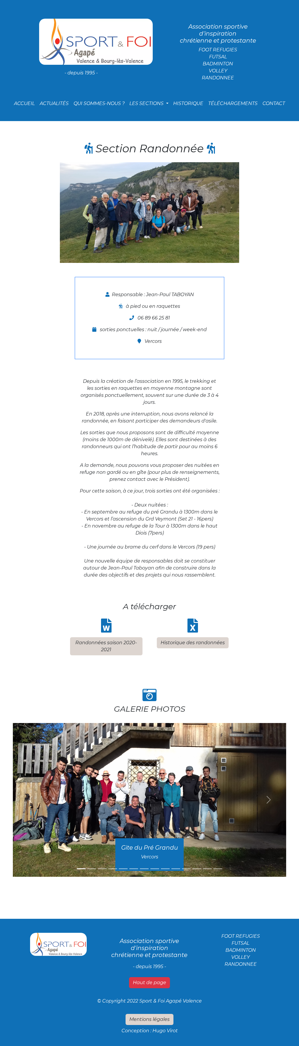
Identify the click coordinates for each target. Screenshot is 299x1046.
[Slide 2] (91, 868)
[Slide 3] (102, 868)
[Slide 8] (154, 868)
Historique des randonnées (193, 642)
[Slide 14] (217, 868)
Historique (188, 103)
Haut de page (149, 982)
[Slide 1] (81, 868)
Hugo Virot (165, 1030)
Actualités (54, 103)
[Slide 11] (186, 868)
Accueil (25, 103)
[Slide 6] (133, 868)
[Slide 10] (175, 868)
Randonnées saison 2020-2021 (106, 646)
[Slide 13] (207, 868)
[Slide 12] (196, 868)
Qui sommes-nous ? (99, 103)
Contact (274, 103)
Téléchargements (233, 103)
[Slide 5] (123, 868)
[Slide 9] (165, 868)
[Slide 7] (144, 868)
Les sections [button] (147, 103)
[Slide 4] (112, 868)
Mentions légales (149, 1019)
